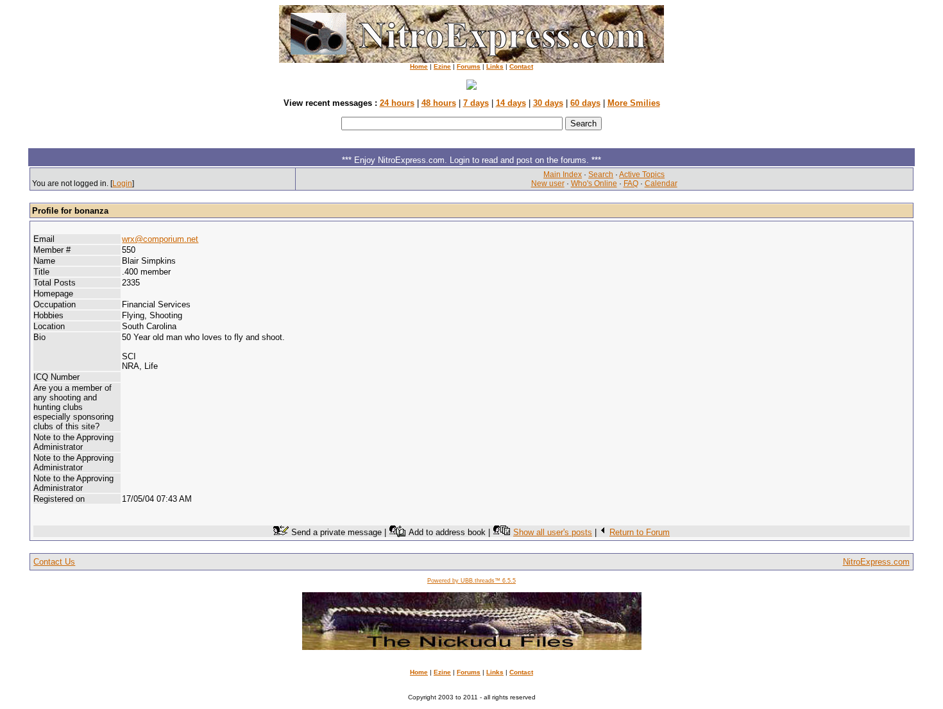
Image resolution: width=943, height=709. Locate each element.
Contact (521, 66)
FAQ (631, 183)
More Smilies (633, 103)
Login (122, 183)
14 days (511, 103)
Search (600, 174)
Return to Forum (639, 532)
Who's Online (594, 183)
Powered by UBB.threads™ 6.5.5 (471, 580)
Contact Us (54, 562)
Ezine (442, 66)
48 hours (438, 103)
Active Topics (642, 174)
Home (419, 66)
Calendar (661, 183)
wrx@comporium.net (160, 239)
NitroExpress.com (876, 562)
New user (548, 183)
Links (495, 66)
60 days (585, 103)
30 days (548, 103)
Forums (468, 66)
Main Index (562, 174)
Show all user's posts (552, 532)
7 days (476, 103)
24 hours (397, 103)
